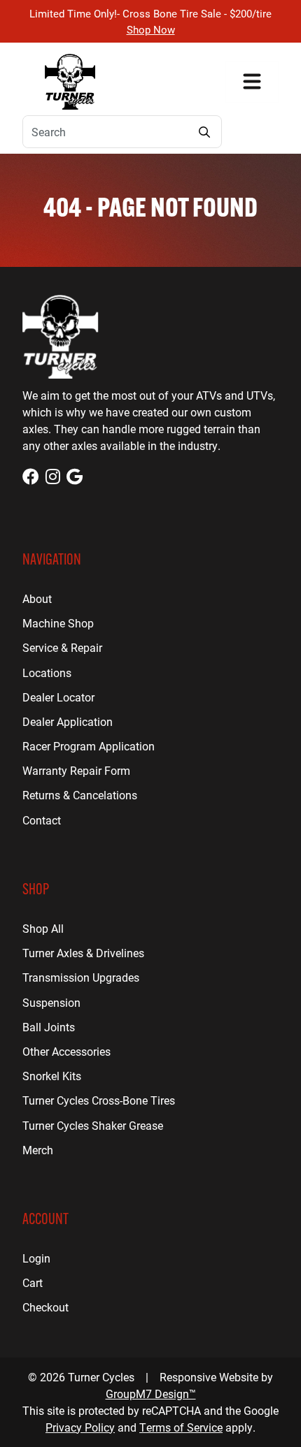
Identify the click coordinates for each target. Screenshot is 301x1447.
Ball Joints (48, 1026)
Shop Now (151, 29)
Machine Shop (58, 623)
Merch (37, 1149)
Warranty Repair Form (76, 770)
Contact (41, 820)
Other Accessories (66, 1051)
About (37, 598)
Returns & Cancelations (79, 794)
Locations (46, 672)
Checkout (45, 1307)
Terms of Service (181, 1427)
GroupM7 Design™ (151, 1393)
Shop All (43, 928)
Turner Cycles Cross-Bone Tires (98, 1100)
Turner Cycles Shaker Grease (92, 1125)
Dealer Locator (58, 697)
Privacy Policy (80, 1427)
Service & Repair (62, 647)
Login (36, 1258)
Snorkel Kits (51, 1075)
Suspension (51, 1002)
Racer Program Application (88, 746)
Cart (32, 1282)
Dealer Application (67, 721)
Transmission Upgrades (80, 977)
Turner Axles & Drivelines (83, 952)
